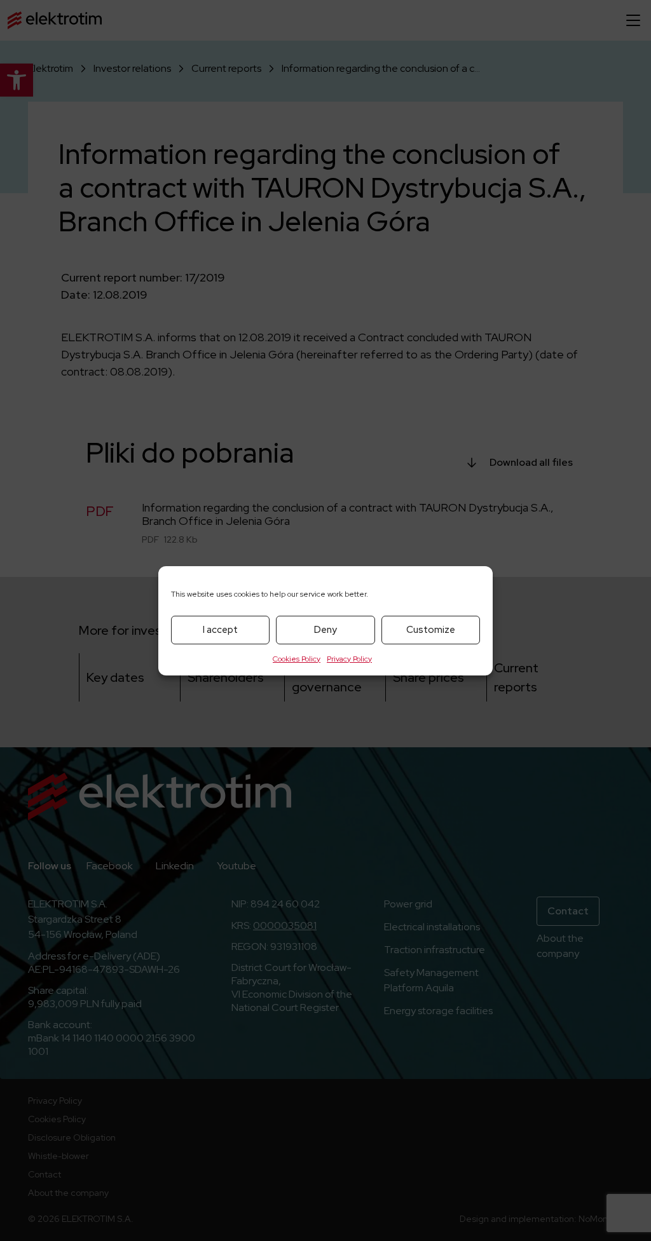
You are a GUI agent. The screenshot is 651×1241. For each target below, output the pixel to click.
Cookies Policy (296, 659)
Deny (325, 629)
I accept (220, 629)
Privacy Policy (349, 659)
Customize (430, 629)
